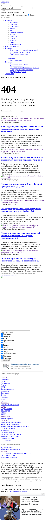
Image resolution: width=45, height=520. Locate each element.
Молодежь (13, 34)
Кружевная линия (7, 430)
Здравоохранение (16, 32)
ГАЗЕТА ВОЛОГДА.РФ (10, 405)
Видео (3, 407)
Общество (13, 24)
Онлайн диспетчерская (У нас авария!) (24, 50)
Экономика (14, 22)
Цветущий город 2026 (18, 72)
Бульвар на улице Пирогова (11, 434)
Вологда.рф (5, 2)
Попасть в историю (8, 428)
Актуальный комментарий (11, 422)
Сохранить (5, 360)
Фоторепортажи (16, 60)
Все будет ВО (6, 440)
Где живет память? (8, 432)
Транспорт (13, 36)
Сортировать (5, 15)
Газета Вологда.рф (12, 46)
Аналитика (5, 403)
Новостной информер (9, 457)
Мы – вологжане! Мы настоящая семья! (24, 68)
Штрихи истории (16, 66)
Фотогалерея (10, 58)
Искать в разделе (7, 13)
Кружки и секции (7, 448)
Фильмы (4, 415)
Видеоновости (6, 409)
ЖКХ (12, 30)
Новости (8, 21)
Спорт (12, 42)
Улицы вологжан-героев (19, 64)
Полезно (8, 48)
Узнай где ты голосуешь (19, 54)
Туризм (12, 38)
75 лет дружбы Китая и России (21, 70)
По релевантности (20, 15)
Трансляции (9, 74)
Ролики (3, 413)
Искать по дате (6, 8)
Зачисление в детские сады (20, 52)
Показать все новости (9, 275)
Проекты (8, 62)
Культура (13, 40)
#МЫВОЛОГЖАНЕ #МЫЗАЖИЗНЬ (15, 426)
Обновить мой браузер (18, 491)
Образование (14, 26)
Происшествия (15, 44)
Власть (12, 28)
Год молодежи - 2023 (8, 455)
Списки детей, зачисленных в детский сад (16, 453)
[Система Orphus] (22, 375)
